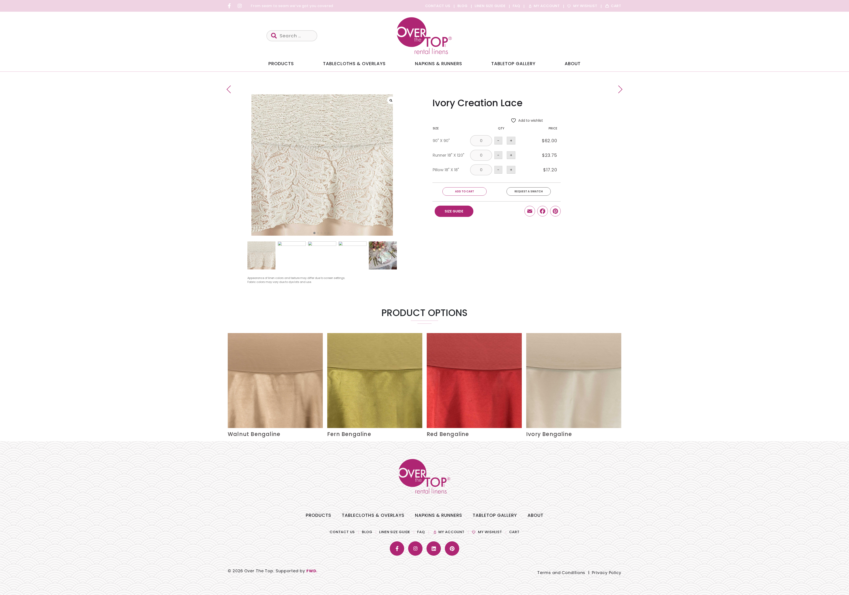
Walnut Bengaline (254, 434)
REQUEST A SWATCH (528, 191)
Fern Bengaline (349, 434)
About (573, 64)
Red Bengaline (448, 434)
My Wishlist (490, 531)
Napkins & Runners (438, 64)
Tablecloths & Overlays (354, 64)
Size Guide (454, 211)
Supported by (296, 571)
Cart (514, 531)
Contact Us (342, 531)
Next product (618, 89)
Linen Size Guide (394, 531)
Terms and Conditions (561, 572)
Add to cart (464, 191)
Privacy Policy (606, 572)
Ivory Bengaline (549, 434)
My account (451, 531)
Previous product (230, 89)
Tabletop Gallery (513, 64)
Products (281, 64)
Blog (367, 531)
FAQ (421, 531)
